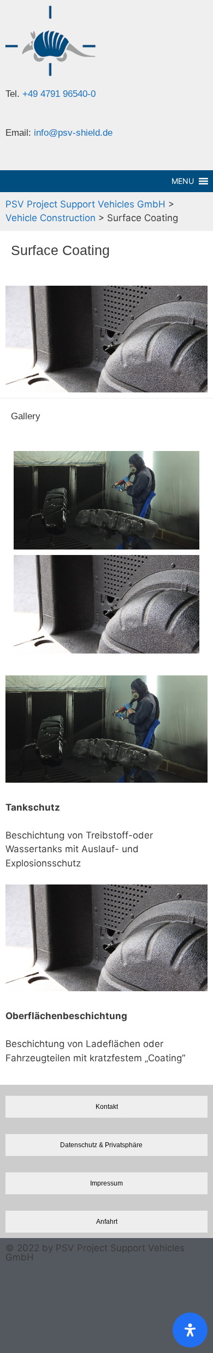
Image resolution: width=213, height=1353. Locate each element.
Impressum (106, 1183)
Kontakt (107, 1106)
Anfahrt (106, 1221)
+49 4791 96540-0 (59, 94)
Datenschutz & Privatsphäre (101, 1144)
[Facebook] (19, 1329)
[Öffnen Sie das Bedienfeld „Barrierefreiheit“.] (190, 1330)
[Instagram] (19, 1286)
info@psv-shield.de (73, 133)
